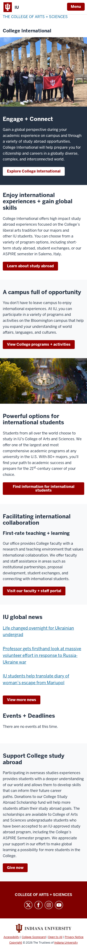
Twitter (28, 905)
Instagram (49, 905)
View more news (21, 699)
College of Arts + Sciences (43, 894)
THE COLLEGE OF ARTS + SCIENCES (35, 16)
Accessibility (11, 937)
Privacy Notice (74, 937)
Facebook (38, 905)
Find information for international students (43, 488)
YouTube (59, 905)
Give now (15, 867)
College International (27, 31)
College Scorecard (34, 937)
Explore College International (34, 171)
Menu (76, 6)
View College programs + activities (39, 344)
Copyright (15, 943)
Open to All (55, 937)
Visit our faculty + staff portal (34, 590)
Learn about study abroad (30, 266)
